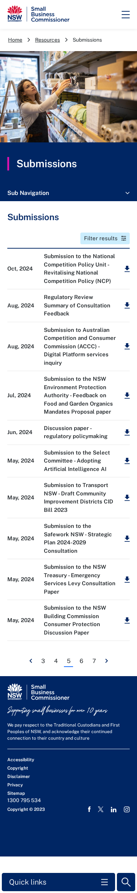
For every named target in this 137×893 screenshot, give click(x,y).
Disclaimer (18, 776)
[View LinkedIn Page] (114, 809)
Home (15, 40)
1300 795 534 (24, 800)
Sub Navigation (28, 192)
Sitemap (16, 793)
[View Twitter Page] (100, 809)
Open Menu (126, 14)
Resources (47, 40)
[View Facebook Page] (89, 809)
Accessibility (20, 759)
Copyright (17, 768)
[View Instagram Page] (127, 809)
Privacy (15, 784)
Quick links (27, 882)
